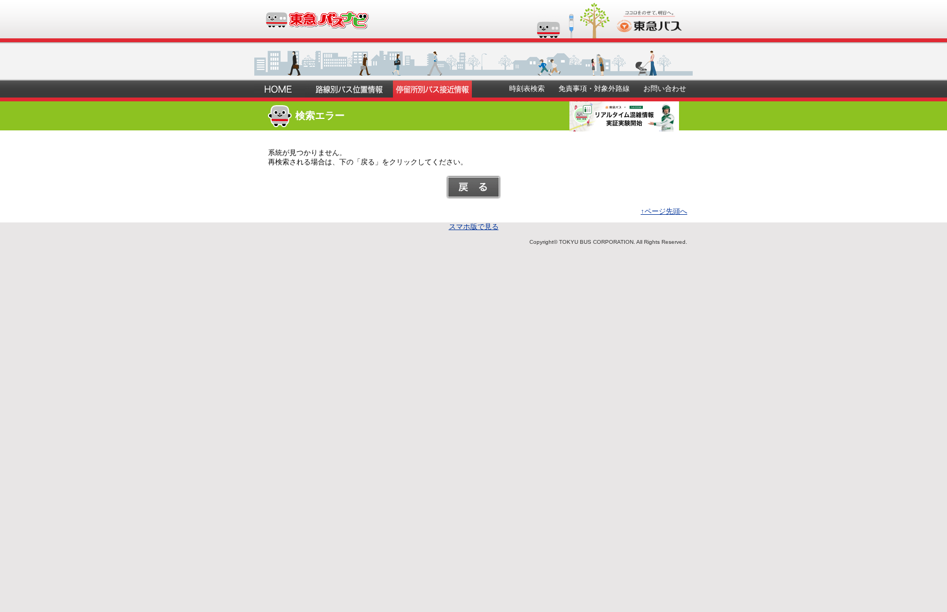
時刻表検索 (527, 88)
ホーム (279, 89)
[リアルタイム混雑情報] (624, 127)
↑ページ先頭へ (664, 211)
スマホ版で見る (474, 226)
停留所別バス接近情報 (432, 89)
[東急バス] (649, 28)
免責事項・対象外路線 (594, 88)
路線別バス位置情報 (349, 89)
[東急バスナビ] (316, 25)
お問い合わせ (664, 88)
